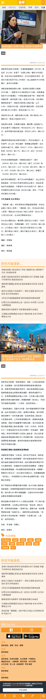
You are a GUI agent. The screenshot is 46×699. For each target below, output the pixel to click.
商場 (4, 544)
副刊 (36, 7)
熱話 (16, 645)
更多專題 (28, 664)
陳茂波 (20, 544)
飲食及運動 (14, 658)
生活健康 (23, 658)
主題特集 (22, 7)
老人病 (12, 664)
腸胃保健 (23, 661)
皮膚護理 (20, 664)
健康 (4, 7)
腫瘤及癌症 (5, 661)
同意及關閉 (23, 690)
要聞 (11, 645)
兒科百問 (32, 661)
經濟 (15, 540)
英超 (29, 544)
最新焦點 (4, 645)
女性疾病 (4, 664)
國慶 (37, 544)
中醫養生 (32, 658)
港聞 (3, 53)
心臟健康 (15, 661)
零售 (23, 540)
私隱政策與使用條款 (18, 685)
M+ (13, 547)
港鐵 (12, 544)
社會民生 (6, 540)
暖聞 (21, 645)
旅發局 (5, 547)
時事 (30, 7)
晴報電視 (12, 7)
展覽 (38, 540)
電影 (31, 540)
